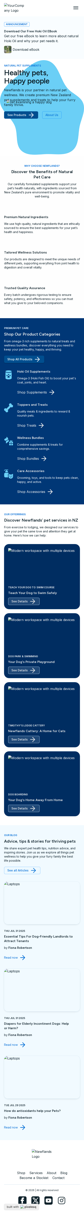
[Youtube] (48, 1200)
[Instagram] (61, 1200)
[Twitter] (35, 1200)
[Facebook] (22, 1200)
